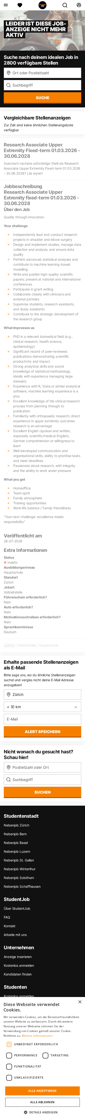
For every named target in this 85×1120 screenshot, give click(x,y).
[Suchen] (66, 5)
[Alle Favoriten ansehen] (19, 5)
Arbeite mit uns (15, 935)
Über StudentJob (17, 908)
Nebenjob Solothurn (19, 878)
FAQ (7, 917)
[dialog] (42, 1058)
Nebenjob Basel (16, 843)
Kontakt (9, 926)
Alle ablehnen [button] (42, 1102)
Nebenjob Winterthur (19, 869)
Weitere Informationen (37, 1036)
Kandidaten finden (18, 974)
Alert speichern (42, 731)
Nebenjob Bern (15, 834)
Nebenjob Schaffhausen (22, 886)
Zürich (9, 645)
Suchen (42, 792)
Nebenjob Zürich (16, 825)
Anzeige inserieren (18, 957)
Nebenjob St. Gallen (19, 860)
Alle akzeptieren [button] (42, 1091)
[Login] (79, 5)
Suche (42, 97)
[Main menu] (5, 5)
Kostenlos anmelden (19, 965)
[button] (42, 1112)
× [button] (79, 1002)
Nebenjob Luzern (17, 851)
